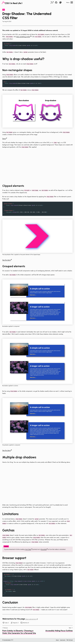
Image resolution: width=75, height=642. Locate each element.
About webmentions (30, 619)
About (57, 640)
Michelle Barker (7, 640)
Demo (4, 138)
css (3, 9)
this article (44, 549)
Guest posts (62, 640)
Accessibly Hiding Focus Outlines (59, 631)
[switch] (52, 2)
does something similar (23, 37)
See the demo (6, 260)
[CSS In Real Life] (12, 2)
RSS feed (70, 640)
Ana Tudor (28, 549)
